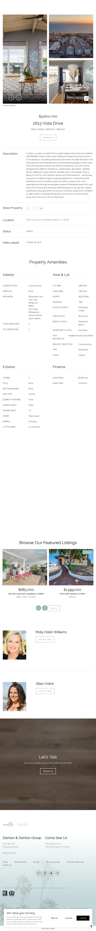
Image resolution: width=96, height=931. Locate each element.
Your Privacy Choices (48, 928)
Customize (68, 918)
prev (38, 608)
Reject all (54, 918)
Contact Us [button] (48, 771)
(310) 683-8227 (9, 844)
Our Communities (53, 862)
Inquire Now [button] (48, 138)
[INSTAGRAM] (38, 873)
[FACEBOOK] (44, 873)
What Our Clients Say (75, 862)
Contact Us (7, 865)
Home (5, 862)
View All (53, 608)
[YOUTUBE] (51, 873)
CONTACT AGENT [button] (45, 639)
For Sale (36, 862)
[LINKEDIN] (57, 873)
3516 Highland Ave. (53, 844)
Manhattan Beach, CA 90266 (57, 847)
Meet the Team (20, 862)
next (45, 608)
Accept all (83, 918)
